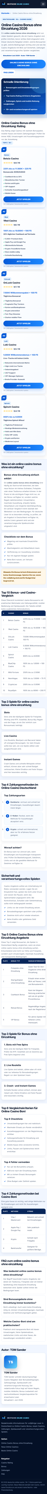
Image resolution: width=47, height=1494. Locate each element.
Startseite (5, 13)
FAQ (3, 1474)
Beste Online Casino (9, 1451)
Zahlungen (5, 1470)
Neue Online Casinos (9, 1447)
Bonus (3, 1466)
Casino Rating (7, 1463)
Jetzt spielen (23, 199)
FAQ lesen (9, 72)
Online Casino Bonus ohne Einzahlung (23, 64)
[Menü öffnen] (43, 4)
